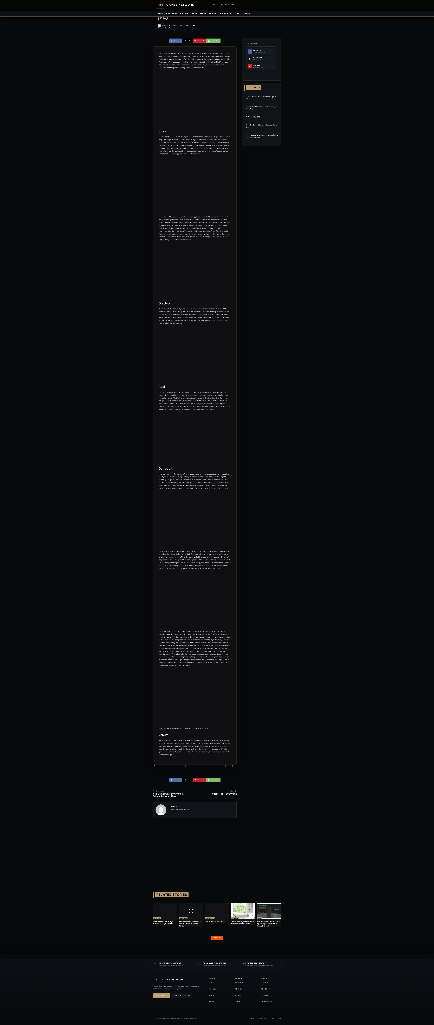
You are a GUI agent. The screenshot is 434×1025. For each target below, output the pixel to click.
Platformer (193, 766)
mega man (180, 766)
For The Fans (265, 995)
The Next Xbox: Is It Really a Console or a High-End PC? (163, 923)
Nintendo (184, 14)
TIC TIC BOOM (266, 989)
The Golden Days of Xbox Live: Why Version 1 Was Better (242, 923)
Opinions (157, 918)
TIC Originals (239, 989)
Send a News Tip (161, 995)
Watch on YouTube (182, 995)
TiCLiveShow (210, 918)
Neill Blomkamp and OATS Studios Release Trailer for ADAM (169, 795)
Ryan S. (166, 25)
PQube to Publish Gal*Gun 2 (224, 794)
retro (201, 766)
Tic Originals (225, 14)
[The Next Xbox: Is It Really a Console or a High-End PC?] (165, 911)
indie (173, 766)
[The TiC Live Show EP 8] (217, 911)
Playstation (171, 14)
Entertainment (199, 14)
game (168, 766)
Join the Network (266, 1002)
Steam (156, 769)
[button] (274, 14)
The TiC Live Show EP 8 (253, 117)
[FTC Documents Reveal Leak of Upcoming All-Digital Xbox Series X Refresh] (269, 911)
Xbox (160, 14)
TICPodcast (265, 982)
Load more (216, 938)
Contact (247, 14)
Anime (161, 766)
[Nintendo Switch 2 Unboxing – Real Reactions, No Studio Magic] (191, 911)
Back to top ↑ (276, 1018)
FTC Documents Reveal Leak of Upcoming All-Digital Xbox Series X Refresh (268, 924)
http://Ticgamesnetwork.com (180, 809)
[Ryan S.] (160, 25)
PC (187, 766)
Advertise (262, 1018)
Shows (238, 14)
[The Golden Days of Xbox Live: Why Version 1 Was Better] (243, 911)
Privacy (253, 1018)
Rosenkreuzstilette (218, 766)
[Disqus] (195, 851)
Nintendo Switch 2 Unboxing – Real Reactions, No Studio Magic (190, 924)
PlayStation (212, 989)
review (207, 766)
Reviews (212, 14)
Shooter (229, 766)
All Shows (238, 995)
